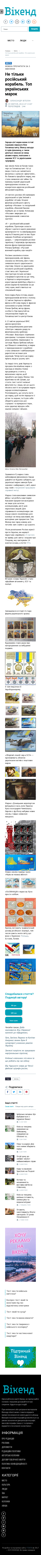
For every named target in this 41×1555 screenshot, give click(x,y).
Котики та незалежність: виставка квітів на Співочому (24, 1183)
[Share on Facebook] (7, 1091)
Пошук (34, 29)
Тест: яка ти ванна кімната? (19, 1318)
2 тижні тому (23, 1220)
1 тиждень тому (25, 1205)
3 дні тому (23, 1139)
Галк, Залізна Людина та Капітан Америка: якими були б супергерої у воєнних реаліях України (20, 1041)
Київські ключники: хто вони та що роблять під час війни (19, 1059)
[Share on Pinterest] (26, 1091)
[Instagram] (17, 22)
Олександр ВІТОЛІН (20, 100)
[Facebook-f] (6, 22)
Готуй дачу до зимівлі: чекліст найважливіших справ (26, 1159)
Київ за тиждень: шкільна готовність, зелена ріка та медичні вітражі (25, 1198)
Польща (24, 936)
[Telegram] (23, 22)
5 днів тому (23, 1164)
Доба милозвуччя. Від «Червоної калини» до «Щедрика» (17, 1030)
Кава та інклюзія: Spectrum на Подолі (25, 1170)
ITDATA (29, 1548)
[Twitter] (11, 22)
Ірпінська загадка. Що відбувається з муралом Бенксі (26, 1116)
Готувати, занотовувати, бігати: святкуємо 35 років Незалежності (26, 1213)
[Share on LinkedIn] (20, 1091)
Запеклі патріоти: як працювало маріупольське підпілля (20, 1051)
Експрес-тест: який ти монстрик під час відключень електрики (17, 1303)
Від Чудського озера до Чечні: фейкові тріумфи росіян (19, 1067)
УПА (29, 543)
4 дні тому (23, 1152)
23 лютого (30, 535)
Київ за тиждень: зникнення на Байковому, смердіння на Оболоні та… (24, 1131)
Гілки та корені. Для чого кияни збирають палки (26, 1146)
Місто (15, 51)
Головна (7, 51)
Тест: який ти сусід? (16, 1312)
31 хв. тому (23, 1122)
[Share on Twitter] (13, 1091)
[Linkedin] (29, 22)
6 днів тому (23, 1174)
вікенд (16, 1079)
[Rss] (34, 22)
